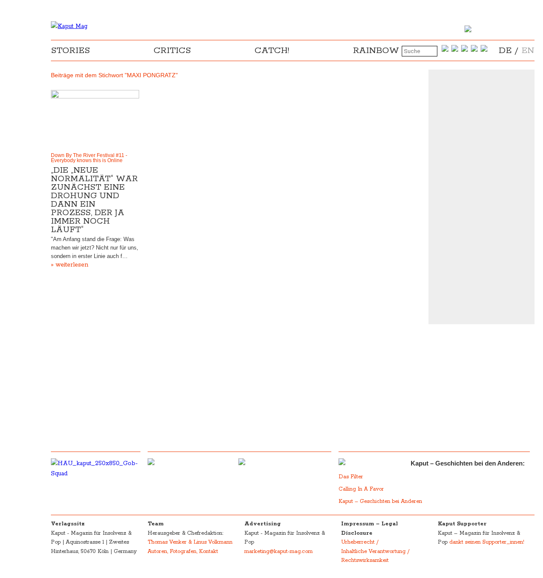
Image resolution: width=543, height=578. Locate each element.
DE (505, 50)
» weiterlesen (69, 265)
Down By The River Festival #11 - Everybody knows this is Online (89, 158)
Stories (70, 50)
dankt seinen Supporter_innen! (486, 542)
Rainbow (376, 50)
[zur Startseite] (69, 26)
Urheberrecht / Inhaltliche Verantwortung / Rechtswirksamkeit (375, 551)
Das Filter (352, 477)
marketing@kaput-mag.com (278, 551)
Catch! (272, 50)
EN (528, 50)
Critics (172, 50)
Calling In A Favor (361, 489)
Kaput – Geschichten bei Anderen (380, 501)
